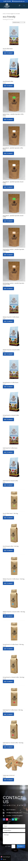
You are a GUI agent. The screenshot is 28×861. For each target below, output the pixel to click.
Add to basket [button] (8, 53)
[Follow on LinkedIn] (13, 819)
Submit (21, 846)
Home (4, 13)
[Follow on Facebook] (4, 819)
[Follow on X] (10, 819)
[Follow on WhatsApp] (16, 819)
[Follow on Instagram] (7, 819)
